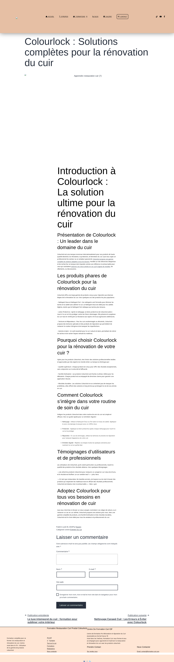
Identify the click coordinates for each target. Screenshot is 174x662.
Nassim (78, 527)
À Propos (64, 16)
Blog (96, 16)
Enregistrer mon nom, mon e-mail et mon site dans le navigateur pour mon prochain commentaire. (88, 595)
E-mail (92, 569)
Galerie (108, 16)
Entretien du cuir (76, 530)
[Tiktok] (157, 16)
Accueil (50, 16)
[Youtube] (161, 16)
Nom (59, 569)
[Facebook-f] (164, 16)
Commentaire (62, 551)
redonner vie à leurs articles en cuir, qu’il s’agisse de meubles (90, 266)
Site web (60, 582)
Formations (80, 16)
